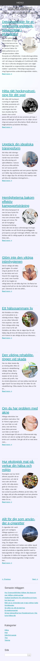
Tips (6, 638)
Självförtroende (10, 635)
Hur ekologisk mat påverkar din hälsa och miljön (18, 466)
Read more (7, 74)
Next (35, 579)
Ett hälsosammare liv (17, 308)
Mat (6, 632)
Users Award (20, 8)
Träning (7, 640)
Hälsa (7, 630)
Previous (6, 579)
